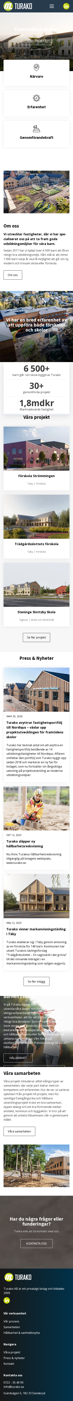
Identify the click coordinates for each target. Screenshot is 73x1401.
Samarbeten (12, 1327)
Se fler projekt (36, 637)
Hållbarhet (18, 1058)
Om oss (13, 275)
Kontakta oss (36, 1243)
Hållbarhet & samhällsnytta (22, 1333)
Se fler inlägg (36, 981)
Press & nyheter (14, 1358)
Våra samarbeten (19, 1131)
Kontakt (9, 1364)
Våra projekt (36, 40)
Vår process (11, 1321)
